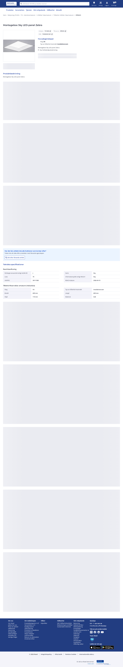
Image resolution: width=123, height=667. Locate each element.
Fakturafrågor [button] (12, 634)
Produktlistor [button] (29, 632)
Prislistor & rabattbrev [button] (32, 630)
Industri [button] (76, 639)
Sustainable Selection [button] (64, 627)
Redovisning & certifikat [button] (64, 625)
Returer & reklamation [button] (32, 637)
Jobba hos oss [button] (12, 625)
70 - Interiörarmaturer (28, 15)
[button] (46, 654)
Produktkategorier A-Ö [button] (32, 623)
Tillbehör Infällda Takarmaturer (63, 15)
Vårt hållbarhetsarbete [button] (64, 623)
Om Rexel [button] (11, 623)
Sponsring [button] (11, 630)
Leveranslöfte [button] (29, 635)
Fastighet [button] (76, 637)
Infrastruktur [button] (78, 640)
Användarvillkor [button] (30, 639)
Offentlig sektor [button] (78, 644)
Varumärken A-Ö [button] (30, 625)
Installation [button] (77, 642)
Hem (4, 15)
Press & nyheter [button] (13, 627)
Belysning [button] (77, 623)
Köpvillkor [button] (44, 623)
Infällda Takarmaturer (44, 15)
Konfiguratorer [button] (29, 627)
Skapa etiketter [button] (29, 634)
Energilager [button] (77, 628)
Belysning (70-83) (13, 15)
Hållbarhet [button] (11, 628)
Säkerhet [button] (76, 635)
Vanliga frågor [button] (12, 637)
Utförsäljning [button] (29, 628)
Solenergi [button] (77, 634)
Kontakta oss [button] (12, 635)
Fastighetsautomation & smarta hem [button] (81, 631)
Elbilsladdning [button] (78, 627)
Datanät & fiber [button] (78, 625)
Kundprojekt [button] (12, 632)
